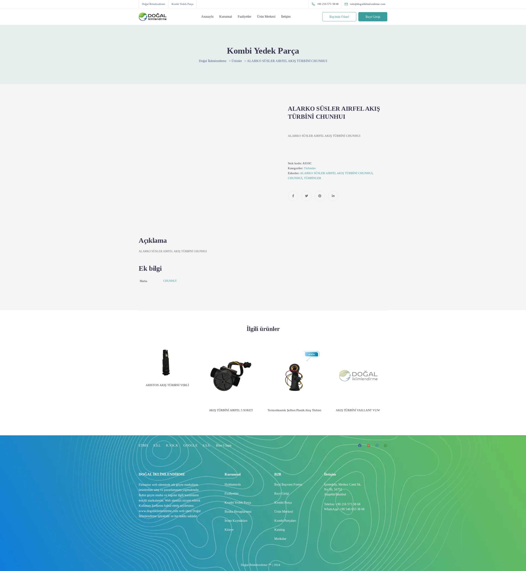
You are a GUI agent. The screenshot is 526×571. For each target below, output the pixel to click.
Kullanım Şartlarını (151, 505)
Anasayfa (207, 16)
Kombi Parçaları (285, 520)
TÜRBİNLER (312, 178)
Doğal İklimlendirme (153, 4)
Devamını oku (167, 363)
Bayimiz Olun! (339, 16)
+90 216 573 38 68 (348, 504)
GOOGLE (190, 445)
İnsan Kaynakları (236, 520)
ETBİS (143, 445)
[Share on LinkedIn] (333, 196)
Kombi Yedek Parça (182, 4)
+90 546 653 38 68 (352, 509)
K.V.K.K (172, 445)
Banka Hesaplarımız (238, 511)
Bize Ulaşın (224, 445)
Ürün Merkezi (266, 16)
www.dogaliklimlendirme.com (158, 511)
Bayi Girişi (373, 16)
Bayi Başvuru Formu (288, 484)
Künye (229, 529)
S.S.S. (207, 445)
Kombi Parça (283, 502)
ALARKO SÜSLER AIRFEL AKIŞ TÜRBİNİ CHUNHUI (336, 173)
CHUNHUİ (295, 178)
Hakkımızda (233, 484)
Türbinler (310, 168)
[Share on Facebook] (293, 196)
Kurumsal (225, 16)
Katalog (279, 529)
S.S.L (157, 445)
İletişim (286, 16)
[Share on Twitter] (306, 196)
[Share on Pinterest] (320, 196)
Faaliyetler (244, 16)
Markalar (280, 538)
